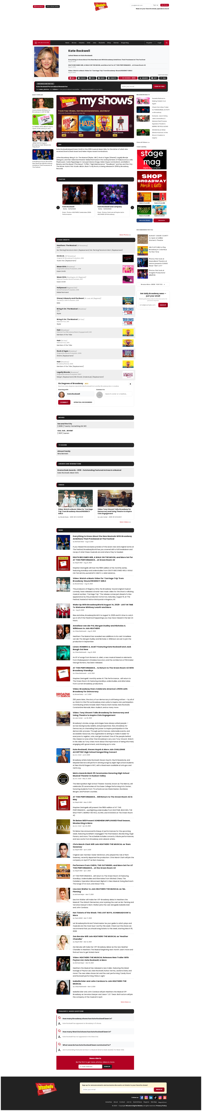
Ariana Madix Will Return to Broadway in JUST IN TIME (41, 106)
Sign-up (155, 5)
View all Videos (142, 142)
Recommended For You (145, 230)
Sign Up (107, 1067)
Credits (113, 78)
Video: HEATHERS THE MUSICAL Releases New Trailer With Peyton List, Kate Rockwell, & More (101, 958)
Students (102, 43)
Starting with (63, 390)
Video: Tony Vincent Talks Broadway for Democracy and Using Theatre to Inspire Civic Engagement (115, 511)
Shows (74, 43)
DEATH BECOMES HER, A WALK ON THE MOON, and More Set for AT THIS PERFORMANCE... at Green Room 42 (107, 65)
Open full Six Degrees (83, 402)
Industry (81, 43)
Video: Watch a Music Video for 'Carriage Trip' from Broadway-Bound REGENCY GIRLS (100, 71)
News (67, 43)
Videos (83, 78)
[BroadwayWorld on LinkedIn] (151, 1097)
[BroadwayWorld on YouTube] (165, 1097)
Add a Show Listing (52, 6)
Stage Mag (125, 43)
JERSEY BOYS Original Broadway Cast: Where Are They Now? (41, 140)
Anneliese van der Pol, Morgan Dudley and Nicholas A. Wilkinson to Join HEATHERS (99, 627)
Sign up (163, 305)
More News (125, 1002)
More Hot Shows (144, 220)
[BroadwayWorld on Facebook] (142, 1097)
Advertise (108, 1102)
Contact (122, 1102)
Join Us (129, 1102)
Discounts (161, 220)
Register (149, 43)
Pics (93, 78)
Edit (155, 78)
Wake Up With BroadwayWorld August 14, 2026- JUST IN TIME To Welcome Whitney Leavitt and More (103, 606)
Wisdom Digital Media (134, 1106)
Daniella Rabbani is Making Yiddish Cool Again (159, 101)
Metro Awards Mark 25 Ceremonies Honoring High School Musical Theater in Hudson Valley (101, 774)
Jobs (94, 43)
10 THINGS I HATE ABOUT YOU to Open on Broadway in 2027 (42, 123)
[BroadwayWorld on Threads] (160, 1097)
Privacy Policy (161, 1106)
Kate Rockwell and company (110, 208)
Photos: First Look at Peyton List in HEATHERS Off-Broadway (111, 213)
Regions (146, 1102)
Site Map (154, 1102)
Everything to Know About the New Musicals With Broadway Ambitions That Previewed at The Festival (106, 60)
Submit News (137, 1102)
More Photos (124, 235)
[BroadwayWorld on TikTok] (155, 1097)
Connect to (100, 390)
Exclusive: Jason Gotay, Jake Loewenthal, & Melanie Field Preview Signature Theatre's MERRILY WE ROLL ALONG (160, 121)
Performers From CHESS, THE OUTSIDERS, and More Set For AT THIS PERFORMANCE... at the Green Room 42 (103, 866)
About (116, 1102)
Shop (109, 43)
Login (159, 43)
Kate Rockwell (69, 208)
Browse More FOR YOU (151, 284)
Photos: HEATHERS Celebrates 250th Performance (76, 213)
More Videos (124, 522)
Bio (73, 78)
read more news (163, 75)
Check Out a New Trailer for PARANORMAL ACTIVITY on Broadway (161, 109)
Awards (145, 78)
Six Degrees (128, 78)
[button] (166, 42)
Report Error (162, 1102)
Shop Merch (39, 6)
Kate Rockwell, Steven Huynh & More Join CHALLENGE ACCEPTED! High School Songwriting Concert (99, 750)
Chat (88, 43)
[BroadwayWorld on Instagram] (146, 1097)
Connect (64, 402)
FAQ (164, 78)
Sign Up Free (159, 86)
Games (116, 43)
